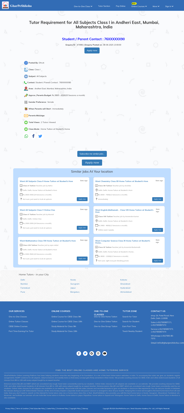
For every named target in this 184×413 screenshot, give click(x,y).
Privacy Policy (10, 408)
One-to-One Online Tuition (105, 321)
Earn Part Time (129, 326)
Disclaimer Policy (62, 408)
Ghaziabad (125, 284)
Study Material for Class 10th (64, 331)
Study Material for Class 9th (63, 326)
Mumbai (24, 284)
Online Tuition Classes (18, 321)
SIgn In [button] (168, 6)
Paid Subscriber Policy (37, 408)
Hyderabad (125, 288)
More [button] (155, 6)
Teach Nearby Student (132, 331)
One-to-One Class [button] (82, 6)
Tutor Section (104, 6)
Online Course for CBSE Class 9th (66, 316)
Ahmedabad (125, 292)
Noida (73, 280)
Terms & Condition (22, 408)
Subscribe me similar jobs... (92, 153)
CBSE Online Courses (18, 326)
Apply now (92, 50)
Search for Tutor (129, 316)
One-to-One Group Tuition (105, 326)
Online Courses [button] (138, 6)
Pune (23, 292)
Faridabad (25, 288)
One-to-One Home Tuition (105, 316)
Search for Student (130, 321)
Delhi (23, 280)
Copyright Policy (75, 408)
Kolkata (123, 280)
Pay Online (120, 6)
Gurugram (74, 284)
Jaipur (73, 288)
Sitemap (85, 408)
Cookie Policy (51, 408)
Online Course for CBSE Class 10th (66, 321)
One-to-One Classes (18, 316)
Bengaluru (74, 292)
